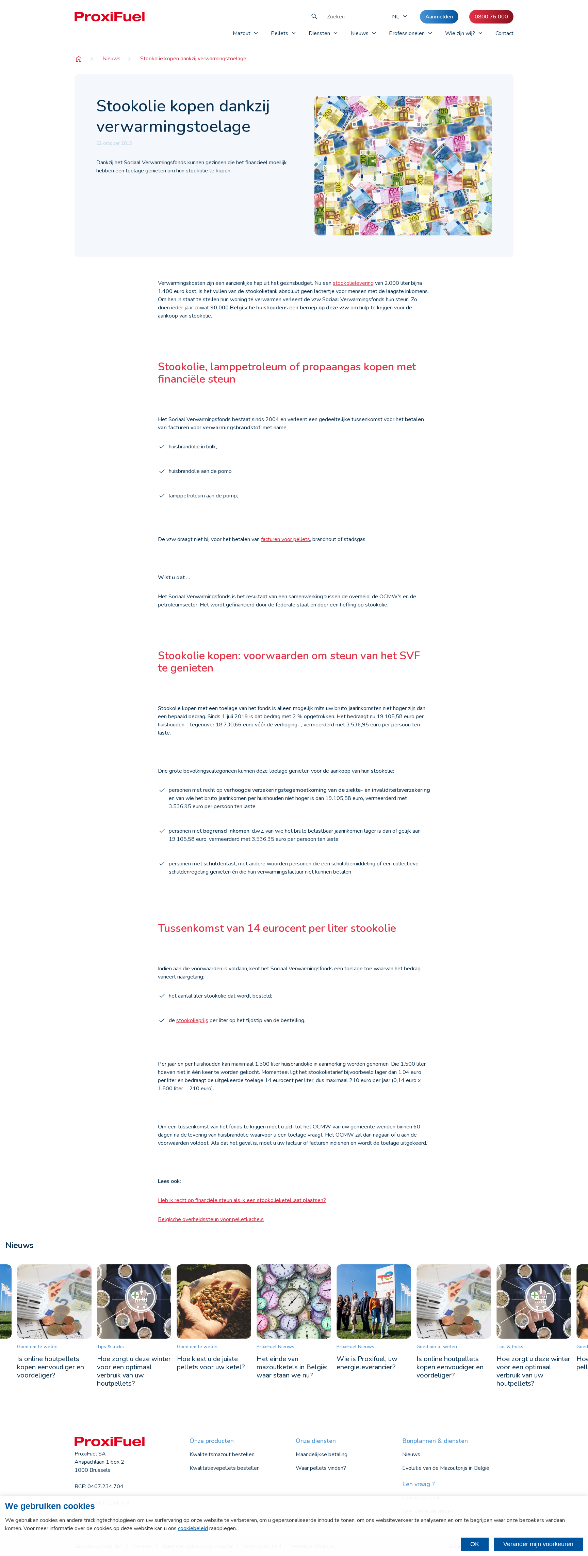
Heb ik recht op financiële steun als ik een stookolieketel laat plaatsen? (242, 1200)
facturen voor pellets (285, 539)
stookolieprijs (192, 1020)
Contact (504, 33)
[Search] (314, 17)
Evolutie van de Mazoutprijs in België (445, 1468)
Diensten (319, 33)
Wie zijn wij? (460, 33)
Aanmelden (439, 16)
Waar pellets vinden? (321, 1468)
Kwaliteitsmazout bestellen (222, 1454)
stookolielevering (353, 283)
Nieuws (359, 33)
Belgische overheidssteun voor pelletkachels (211, 1219)
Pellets (279, 33)
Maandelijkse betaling (321, 1454)
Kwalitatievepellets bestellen (225, 1468)
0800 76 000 (491, 16)
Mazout (241, 33)
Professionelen (407, 33)
